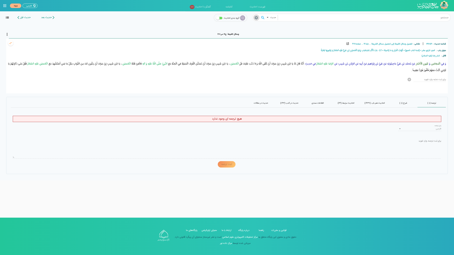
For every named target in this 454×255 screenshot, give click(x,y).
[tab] (228, 34)
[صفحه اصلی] (434, 5)
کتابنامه (229, 7)
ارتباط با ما (226, 230)
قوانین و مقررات (278, 230)
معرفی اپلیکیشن (209, 230)
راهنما (261, 230)
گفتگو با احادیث (201, 7)
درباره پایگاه (244, 230)
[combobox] (364, 17)
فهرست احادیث (257, 7)
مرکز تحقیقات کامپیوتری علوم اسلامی (240, 237)
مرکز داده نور (226, 243)
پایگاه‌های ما (191, 230)
